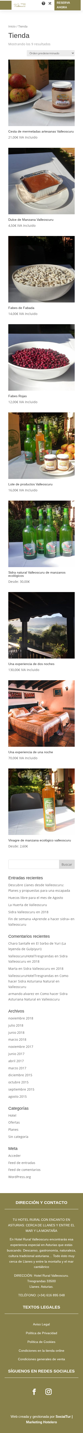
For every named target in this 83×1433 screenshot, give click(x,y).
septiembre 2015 (21, 1089)
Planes (13, 1129)
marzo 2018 (17, 1039)
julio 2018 (15, 1025)
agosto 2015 (17, 1096)
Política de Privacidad (41, 1333)
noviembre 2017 (20, 1046)
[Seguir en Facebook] (34, 1392)
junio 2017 (16, 1054)
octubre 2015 (18, 1082)
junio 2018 (16, 1032)
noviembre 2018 (20, 1018)
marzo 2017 (17, 1068)
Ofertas (14, 1122)
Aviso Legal (41, 1324)
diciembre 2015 (20, 1075)
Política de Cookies (41, 1342)
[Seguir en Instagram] (48, 1392)
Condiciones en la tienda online (41, 1350)
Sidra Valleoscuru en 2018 (28, 912)
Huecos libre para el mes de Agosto (35, 897)
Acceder (14, 1155)
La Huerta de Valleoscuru (27, 905)
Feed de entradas (21, 1163)
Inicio (12, 26)
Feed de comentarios (24, 1169)
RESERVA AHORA (63, 5)
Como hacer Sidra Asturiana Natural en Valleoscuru (38, 981)
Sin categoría (18, 1136)
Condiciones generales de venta (41, 1359)
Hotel (12, 1115)
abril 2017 (16, 1061)
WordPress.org (19, 1177)
